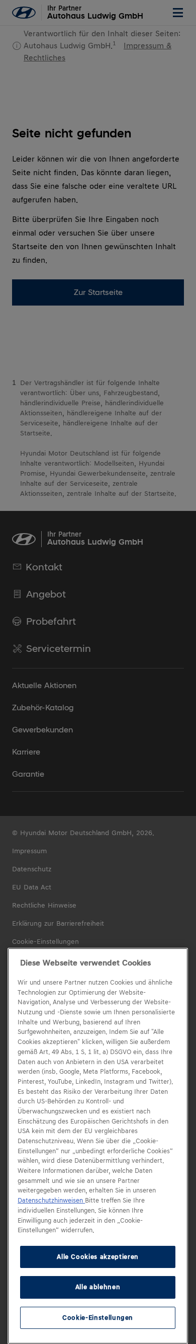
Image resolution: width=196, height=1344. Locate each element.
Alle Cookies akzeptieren (98, 1256)
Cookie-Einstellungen (97, 1317)
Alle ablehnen (98, 1287)
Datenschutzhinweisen (51, 1201)
